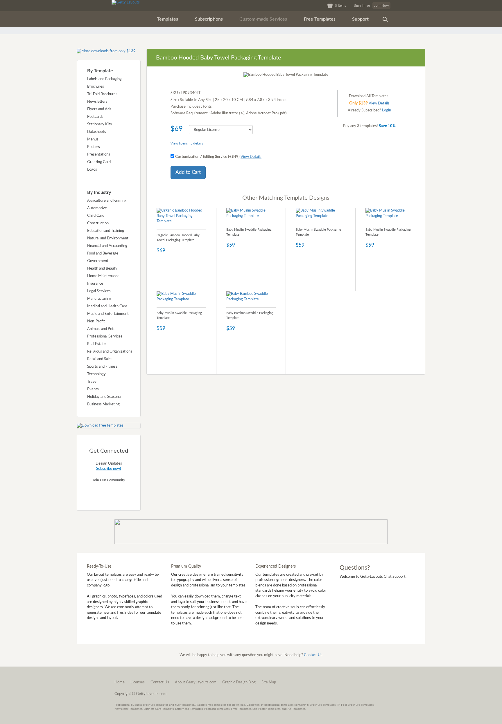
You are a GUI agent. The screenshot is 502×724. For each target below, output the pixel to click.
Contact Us (313, 655)
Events (93, 389)
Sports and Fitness (102, 367)
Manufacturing (99, 299)
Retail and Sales (99, 359)
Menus (92, 139)
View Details (251, 157)
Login (386, 110)
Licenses (137, 682)
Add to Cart (188, 172)
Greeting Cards (99, 162)
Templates (167, 19)
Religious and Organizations (109, 351)
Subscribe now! (108, 469)
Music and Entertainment (108, 314)
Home (119, 682)
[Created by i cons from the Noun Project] (385, 19)
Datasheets (96, 132)
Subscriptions (209, 19)
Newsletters (97, 102)
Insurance (95, 284)
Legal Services (99, 291)
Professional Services (104, 336)
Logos (92, 169)
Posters (93, 147)
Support (360, 19)
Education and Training (105, 231)
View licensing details (187, 143)
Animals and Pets (101, 329)
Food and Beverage (102, 253)
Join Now (381, 5)
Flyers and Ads (99, 109)
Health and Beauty (102, 268)
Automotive (97, 208)
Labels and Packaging (104, 79)
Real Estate (96, 344)
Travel (92, 382)
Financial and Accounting (107, 246)
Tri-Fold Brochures (102, 94)
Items (340, 5)
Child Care (95, 216)
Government (97, 261)
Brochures (95, 87)
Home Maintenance (103, 276)
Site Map (268, 682)
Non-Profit (96, 321)
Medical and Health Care (107, 306)
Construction (98, 223)
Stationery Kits (99, 124)
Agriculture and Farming (106, 201)
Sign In (359, 5)
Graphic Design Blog (239, 682)
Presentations (98, 154)
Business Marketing (103, 404)
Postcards (95, 117)
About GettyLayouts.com (195, 682)
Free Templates (320, 19)
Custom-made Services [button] (263, 19)
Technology (96, 374)
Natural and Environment (107, 238)
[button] (167, 19)
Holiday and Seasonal (104, 397)
